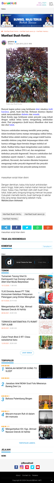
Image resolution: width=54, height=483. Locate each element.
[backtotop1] (52, 480)
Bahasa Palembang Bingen (19, 398)
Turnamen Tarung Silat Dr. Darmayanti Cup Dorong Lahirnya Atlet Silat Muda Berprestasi (17, 279)
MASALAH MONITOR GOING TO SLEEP (21, 369)
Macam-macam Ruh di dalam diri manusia (20, 415)
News (3, 9)
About (18, 475)
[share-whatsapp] (37, 227)
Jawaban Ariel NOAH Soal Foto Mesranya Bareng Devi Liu (26, 385)
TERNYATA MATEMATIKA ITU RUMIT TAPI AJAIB (19, 323)
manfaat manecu (42, 31)
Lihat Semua (27, 353)
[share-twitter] (27, 227)
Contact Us (26, 475)
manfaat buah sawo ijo (27, 31)
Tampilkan (46, 246)
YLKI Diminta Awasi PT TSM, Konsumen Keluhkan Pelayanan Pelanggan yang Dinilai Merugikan (18, 294)
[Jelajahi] (51, 3)
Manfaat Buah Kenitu (11, 31)
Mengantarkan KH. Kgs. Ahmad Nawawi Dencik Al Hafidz (16, 308)
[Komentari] (48, 227)
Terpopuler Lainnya (27, 443)
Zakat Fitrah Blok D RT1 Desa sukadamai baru (15, 338)
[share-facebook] (16, 227)
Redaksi (35, 475)
